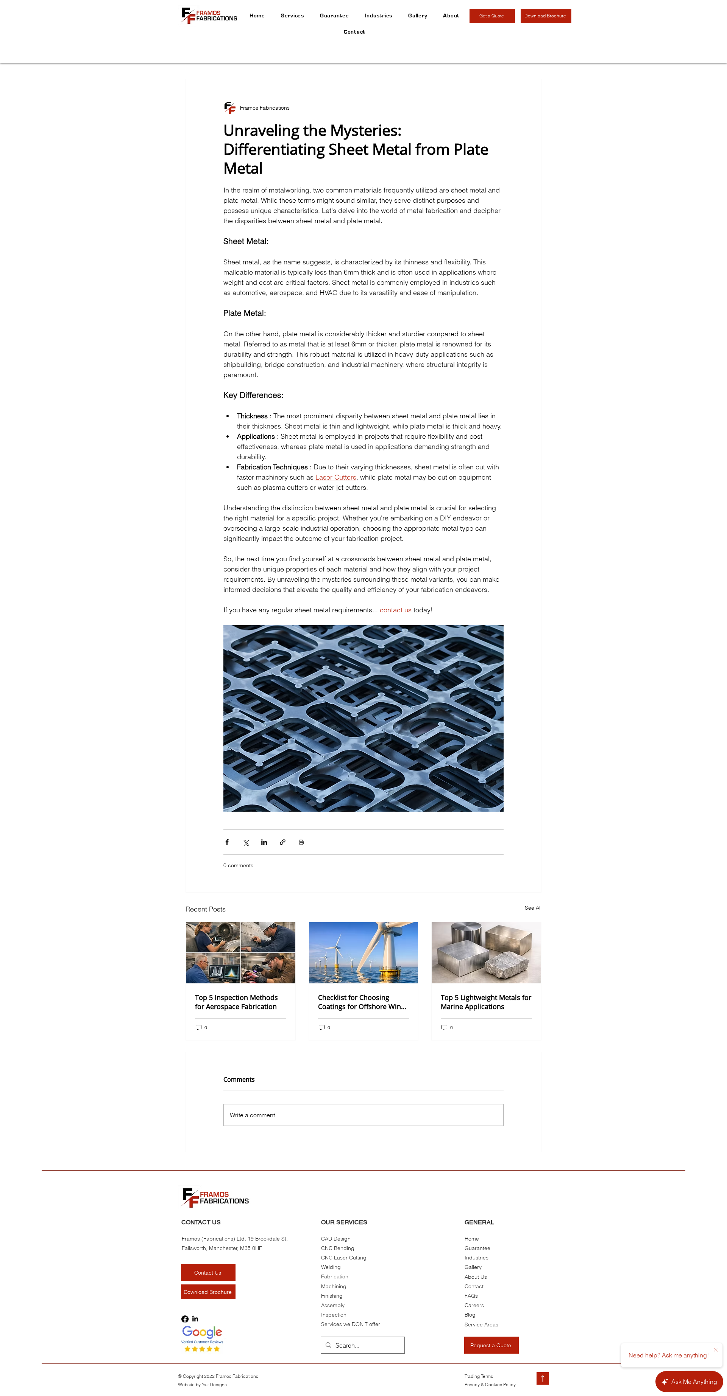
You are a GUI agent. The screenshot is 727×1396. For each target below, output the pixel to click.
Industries (476, 1257)
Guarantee (477, 1248)
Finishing (332, 1295)
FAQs (471, 1295)
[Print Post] (301, 842)
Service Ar (477, 1324)
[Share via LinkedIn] (264, 842)
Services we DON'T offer (350, 1324)
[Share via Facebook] (227, 842)
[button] (451, 15)
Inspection (333, 1314)
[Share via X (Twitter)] (245, 842)
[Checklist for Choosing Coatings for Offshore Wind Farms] (363, 952)
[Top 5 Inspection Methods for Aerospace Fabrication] (240, 952)
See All (533, 907)
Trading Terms (479, 1376)
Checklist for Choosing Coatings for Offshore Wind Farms (361, 1002)
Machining (333, 1286)
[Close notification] (716, 1350)
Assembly (333, 1305)
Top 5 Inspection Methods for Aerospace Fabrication (236, 1002)
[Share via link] (282, 842)
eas (494, 1324)
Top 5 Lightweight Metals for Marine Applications (486, 1002)
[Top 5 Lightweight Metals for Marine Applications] (486, 952)
